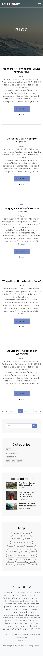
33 (36, 411)
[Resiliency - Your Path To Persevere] (11, 506)
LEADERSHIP (11, 457)
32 (30, 411)
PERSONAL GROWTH (14, 461)
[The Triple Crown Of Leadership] (11, 485)
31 (25, 411)
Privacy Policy (21, 640)
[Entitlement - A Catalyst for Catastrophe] (11, 496)
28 (10, 411)
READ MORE (21, 109)
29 (15, 411)
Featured (21, 76)
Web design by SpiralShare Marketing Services (21, 646)
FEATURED (10, 449)
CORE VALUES (11, 453)
